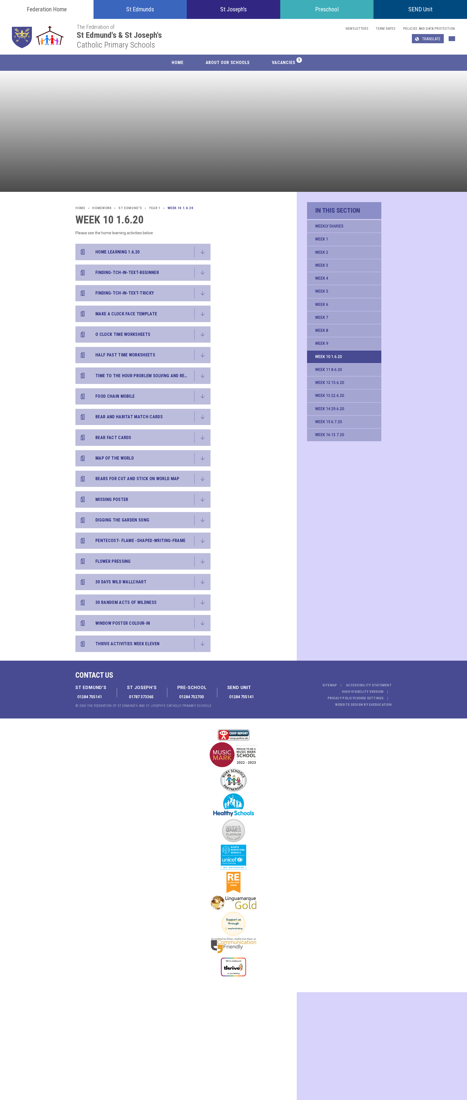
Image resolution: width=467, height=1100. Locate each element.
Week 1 (321, 239)
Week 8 (321, 330)
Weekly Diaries (329, 226)
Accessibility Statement (369, 685)
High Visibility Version (363, 692)
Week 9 (321, 343)
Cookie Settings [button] (369, 698)
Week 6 (321, 304)
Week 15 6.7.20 (328, 422)
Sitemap (329, 685)
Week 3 (321, 265)
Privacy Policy (341, 698)
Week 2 (321, 252)
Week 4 (321, 278)
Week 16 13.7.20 (329, 435)
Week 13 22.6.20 (329, 395)
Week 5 (321, 291)
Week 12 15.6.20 (329, 382)
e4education (380, 705)
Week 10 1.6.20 (328, 357)
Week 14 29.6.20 (329, 409)
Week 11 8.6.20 (328, 369)
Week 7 (321, 317)
